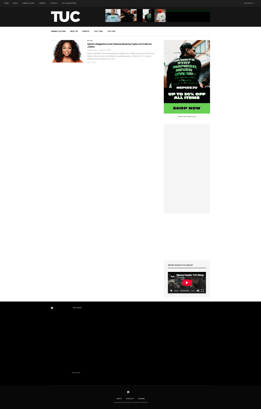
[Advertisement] (187, 168)
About (15, 3)
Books (90, 40)
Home (6, 3)
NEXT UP (74, 31)
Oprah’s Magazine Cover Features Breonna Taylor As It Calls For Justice (119, 45)
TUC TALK (98, 31)
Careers (42, 3)
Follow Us (248, 3)
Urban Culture (28, 3)
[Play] (171, 290)
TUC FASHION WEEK (69, 3)
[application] (187, 282)
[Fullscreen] (202, 290)
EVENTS (85, 31)
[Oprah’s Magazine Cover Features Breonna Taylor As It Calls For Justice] (67, 51)
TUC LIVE (111, 31)
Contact (53, 3)
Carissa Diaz (92, 50)
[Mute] (198, 290)
